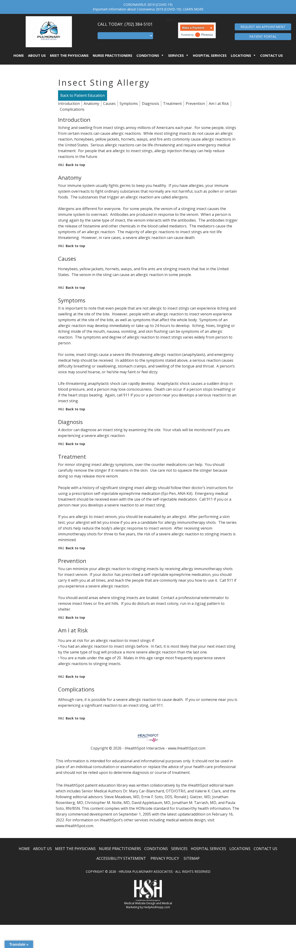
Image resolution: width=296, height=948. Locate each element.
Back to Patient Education (82, 95)
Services (176, 55)
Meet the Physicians (69, 55)
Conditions (147, 55)
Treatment (172, 103)
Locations (241, 55)
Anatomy (91, 103)
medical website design (186, 819)
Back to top (75, 165)
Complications (72, 109)
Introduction (69, 103)
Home (18, 55)
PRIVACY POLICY (165, 858)
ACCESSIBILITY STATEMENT (121, 858)
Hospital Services (210, 55)
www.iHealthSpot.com (186, 748)
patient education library (106, 785)
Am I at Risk (219, 103)
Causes (109, 103)
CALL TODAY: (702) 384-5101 (125, 24)
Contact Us (271, 55)
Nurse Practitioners (112, 55)
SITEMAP (192, 858)
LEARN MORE (193, 9)
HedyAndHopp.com (157, 907)
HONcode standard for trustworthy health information (183, 808)
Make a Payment (193, 27)
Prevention (195, 103)
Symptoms (129, 103)
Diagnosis (150, 103)
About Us (37, 55)
